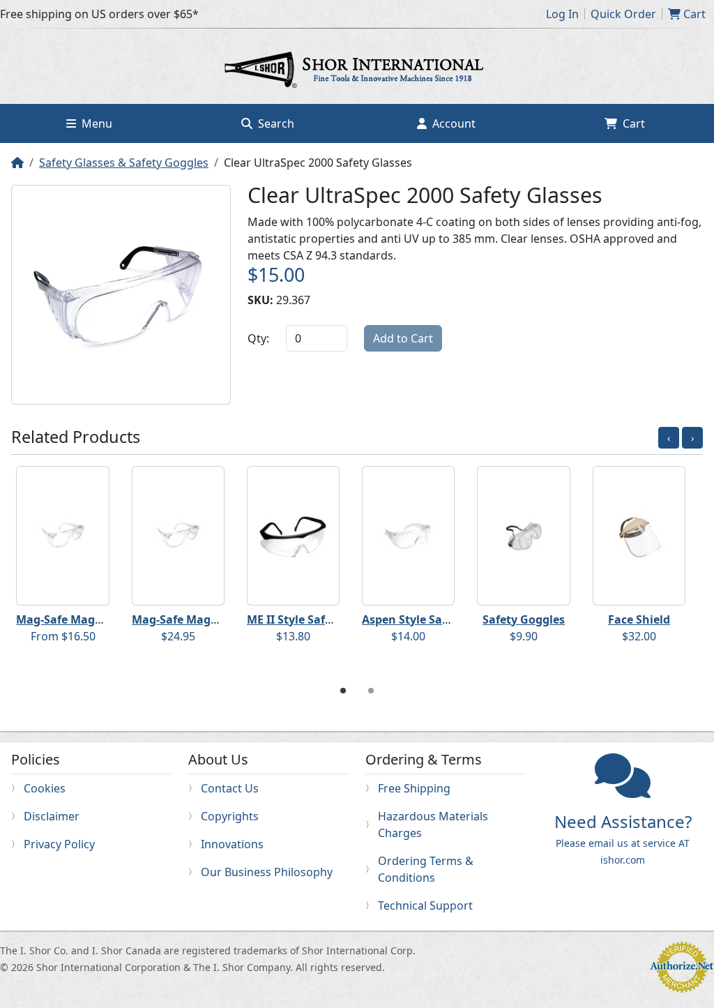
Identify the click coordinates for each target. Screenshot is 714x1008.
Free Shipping (414, 788)
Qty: (258, 338)
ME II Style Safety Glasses (323, 619)
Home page (357, 72)
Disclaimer (51, 816)
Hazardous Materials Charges (433, 824)
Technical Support (425, 905)
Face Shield (645, 619)
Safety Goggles (530, 619)
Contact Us (230, 788)
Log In (562, 14)
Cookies (45, 788)
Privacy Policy (59, 844)
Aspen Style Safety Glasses (441, 619)
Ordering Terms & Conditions (425, 869)
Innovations (232, 844)
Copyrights (230, 816)
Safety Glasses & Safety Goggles (123, 162)
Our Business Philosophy (267, 872)
